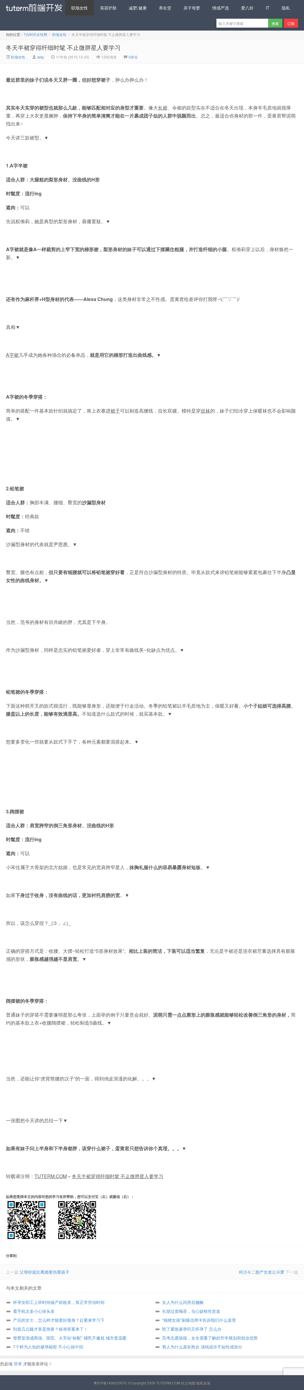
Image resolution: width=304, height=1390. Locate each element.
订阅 (290, 23)
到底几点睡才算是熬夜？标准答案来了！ (50, 1329)
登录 (18, 1364)
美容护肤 (108, 8)
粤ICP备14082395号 (110, 1382)
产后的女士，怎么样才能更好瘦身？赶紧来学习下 (58, 1320)
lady (40, 56)
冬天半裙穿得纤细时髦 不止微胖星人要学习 (63, 47)
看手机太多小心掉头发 (34, 1311)
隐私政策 (203, 1382)
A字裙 (12, 354)
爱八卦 (247, 8)
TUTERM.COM (50, 1176)
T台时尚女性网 (32, 7)
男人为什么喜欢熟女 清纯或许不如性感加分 (202, 1347)
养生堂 (165, 8)
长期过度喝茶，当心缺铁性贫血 (191, 1311)
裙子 (115, 410)
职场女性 (79, 8)
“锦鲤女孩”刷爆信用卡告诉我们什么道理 (199, 1320)
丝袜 (205, 410)
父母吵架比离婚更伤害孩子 (44, 1272)
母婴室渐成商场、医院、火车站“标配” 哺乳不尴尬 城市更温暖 (69, 1338)
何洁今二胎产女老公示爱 (261, 1272)
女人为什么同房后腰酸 (183, 1302)
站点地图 (188, 1382)
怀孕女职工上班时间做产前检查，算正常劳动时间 (58, 1302)
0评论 (133, 56)
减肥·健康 (138, 8)
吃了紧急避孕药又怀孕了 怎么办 (191, 1329)
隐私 (286, 8)
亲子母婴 (191, 8)
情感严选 (220, 8)
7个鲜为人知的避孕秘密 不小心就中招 (48, 1347)
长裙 (162, 107)
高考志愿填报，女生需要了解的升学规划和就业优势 (210, 1338)
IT (268, 8)
